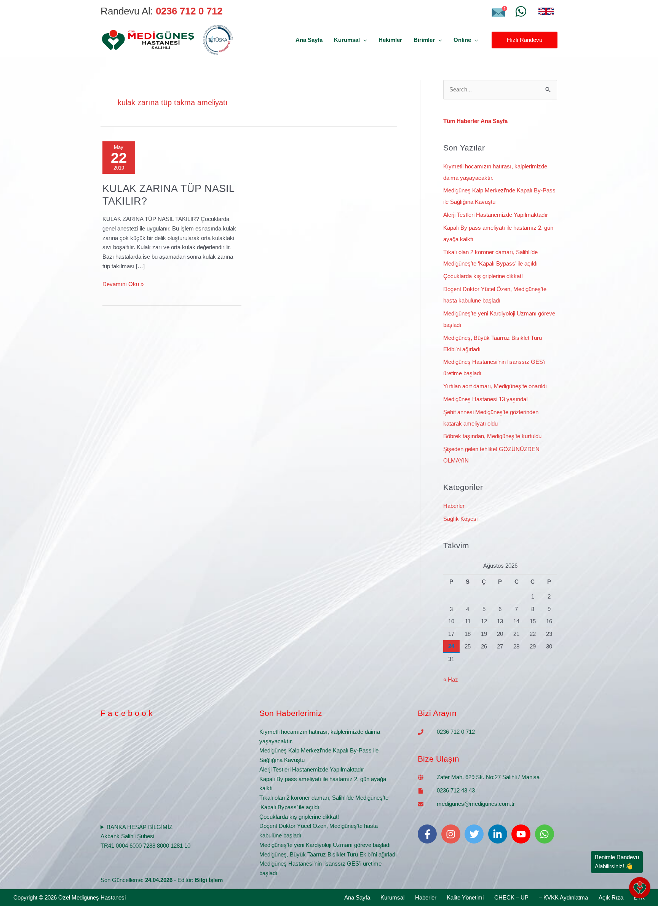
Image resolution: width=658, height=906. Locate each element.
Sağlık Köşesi (460, 518)
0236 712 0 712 (456, 731)
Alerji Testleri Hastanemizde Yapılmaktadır (495, 214)
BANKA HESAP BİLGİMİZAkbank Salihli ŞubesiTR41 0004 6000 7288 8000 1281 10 (145, 836)
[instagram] (452, 834)
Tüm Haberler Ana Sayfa (475, 121)
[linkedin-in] (499, 834)
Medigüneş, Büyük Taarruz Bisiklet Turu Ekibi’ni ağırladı (328, 854)
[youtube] (522, 834)
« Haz (450, 679)
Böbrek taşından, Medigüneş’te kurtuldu (492, 436)
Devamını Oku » (123, 283)
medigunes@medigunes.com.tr (476, 803)
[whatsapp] (546, 834)
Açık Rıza (611, 897)
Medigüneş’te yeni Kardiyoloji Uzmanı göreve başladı (325, 845)
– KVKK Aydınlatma (563, 897)
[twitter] (476, 834)
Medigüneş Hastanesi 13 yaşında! (485, 399)
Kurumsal (392, 897)
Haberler (454, 506)
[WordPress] (521, 11)
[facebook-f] (429, 834)
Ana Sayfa (357, 897)
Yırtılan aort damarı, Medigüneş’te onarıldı (495, 386)
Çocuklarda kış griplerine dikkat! (483, 276)
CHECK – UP (511, 897)
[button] (363, 40)
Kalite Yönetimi (465, 897)
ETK (639, 897)
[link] (546, 11)
